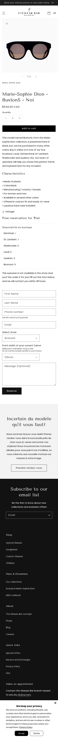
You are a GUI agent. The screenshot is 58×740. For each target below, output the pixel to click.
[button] (3, 13)
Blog (8, 627)
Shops (9, 620)
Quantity (6, 112)
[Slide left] (22, 76)
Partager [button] (10, 211)
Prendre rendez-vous (29, 467)
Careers (10, 634)
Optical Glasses (14, 542)
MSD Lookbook (13, 595)
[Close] (55, 702)
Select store (9, 332)
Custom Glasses (14, 556)
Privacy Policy (13, 666)
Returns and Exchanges (18, 659)
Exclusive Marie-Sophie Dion (20, 588)
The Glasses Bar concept (19, 614)
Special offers (13, 653)
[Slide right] (36, 76)
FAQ (8, 673)
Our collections (14, 581)
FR (54, 13)
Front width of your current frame (21, 345)
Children (10, 563)
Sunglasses (11, 549)
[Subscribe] (49, 515)
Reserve (12, 390)
